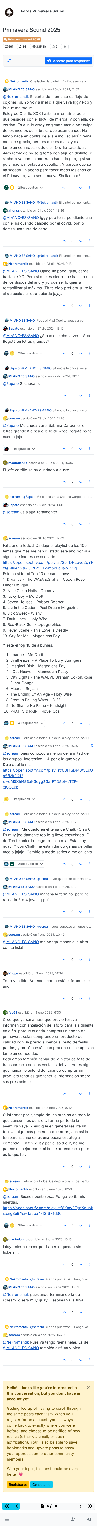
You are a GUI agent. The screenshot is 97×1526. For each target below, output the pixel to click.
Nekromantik (19, 81)
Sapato (13, 328)
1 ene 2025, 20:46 (51, 934)
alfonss (14, 210)
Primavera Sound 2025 (24, 39)
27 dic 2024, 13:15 (50, 328)
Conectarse (41, 1484)
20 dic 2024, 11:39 (66, 89)
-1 (72, 188)
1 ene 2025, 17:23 (65, 822)
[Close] (88, 1387)
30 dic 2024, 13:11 (50, 505)
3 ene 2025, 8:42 (59, 1108)
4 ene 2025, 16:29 (51, 1335)
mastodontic (18, 463)
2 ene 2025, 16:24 (49, 973)
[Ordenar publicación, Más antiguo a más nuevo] (9, 61)
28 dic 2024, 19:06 (59, 463)
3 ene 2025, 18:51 (66, 1287)
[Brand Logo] (11, 11)
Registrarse (18, 1484)
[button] (7, 1519)
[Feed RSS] (65, 46)
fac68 (12, 1012)
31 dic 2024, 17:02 (51, 538)
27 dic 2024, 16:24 (66, 376)
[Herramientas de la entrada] (90, 187)
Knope (13, 973)
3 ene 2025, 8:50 (59, 1189)
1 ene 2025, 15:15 (65, 746)
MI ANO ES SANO (21, 89)
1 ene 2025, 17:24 (65, 887)
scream (14, 418)
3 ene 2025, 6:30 (48, 1012)
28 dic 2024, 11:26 (51, 418)
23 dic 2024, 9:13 (59, 264)
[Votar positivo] (63, 187)
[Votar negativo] (81, 187)
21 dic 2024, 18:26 (51, 210)
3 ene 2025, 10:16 (59, 1239)
